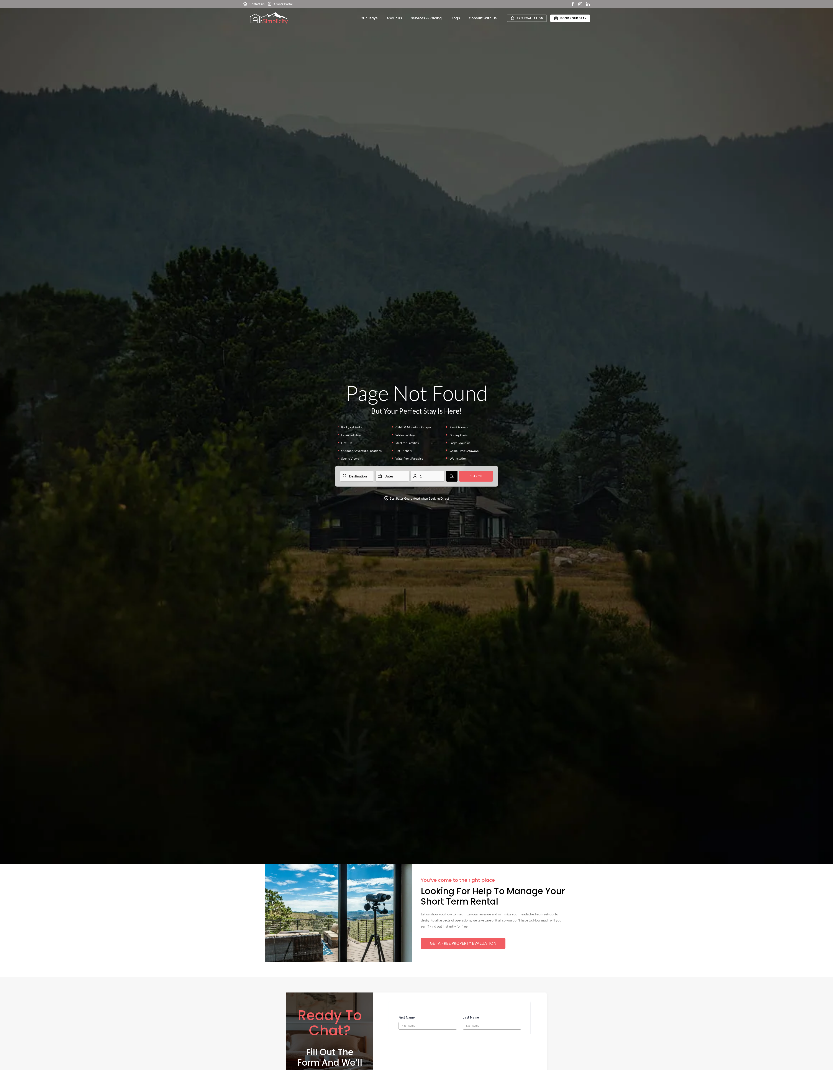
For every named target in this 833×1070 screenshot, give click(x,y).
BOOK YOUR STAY (573, 18)
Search (476, 476)
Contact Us (256, 4)
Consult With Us (483, 18)
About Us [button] (394, 18)
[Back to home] (269, 18)
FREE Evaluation (530, 18)
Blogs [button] (455, 18)
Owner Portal (283, 4)
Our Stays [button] (369, 18)
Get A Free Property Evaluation (463, 943)
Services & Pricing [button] (426, 18)
